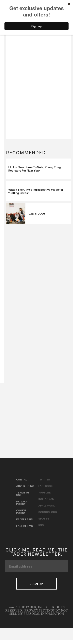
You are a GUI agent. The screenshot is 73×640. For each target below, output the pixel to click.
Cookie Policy (21, 511)
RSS (41, 525)
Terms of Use (22, 493)
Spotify (43, 518)
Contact (22, 479)
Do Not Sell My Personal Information (38, 612)
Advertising (25, 486)
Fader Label (24, 519)
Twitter (44, 479)
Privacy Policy (22, 502)
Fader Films (24, 525)
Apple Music (47, 505)
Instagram (46, 499)
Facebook (45, 486)
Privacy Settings (39, 610)
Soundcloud (47, 512)
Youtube (44, 492)
